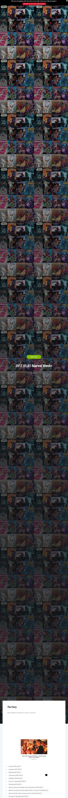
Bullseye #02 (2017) (15, 772)
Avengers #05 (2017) (15, 769)
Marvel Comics (34, 357)
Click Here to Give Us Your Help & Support (34, 3)
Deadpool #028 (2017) (16, 778)
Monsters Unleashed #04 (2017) (19, 796)
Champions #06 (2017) (16, 775)
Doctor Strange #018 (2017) (17, 781)
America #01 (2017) (15, 766)
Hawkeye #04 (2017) (15, 784)
